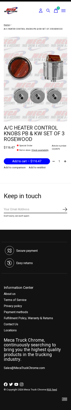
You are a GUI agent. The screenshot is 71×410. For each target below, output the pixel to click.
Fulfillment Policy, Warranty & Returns (28, 318)
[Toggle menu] (63, 10)
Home (7, 25)
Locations (10, 330)
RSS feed (52, 390)
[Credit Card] (64, 400)
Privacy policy (13, 306)
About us (10, 294)
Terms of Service (15, 300)
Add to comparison (15, 167)
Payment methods (16, 312)
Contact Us (11, 324)
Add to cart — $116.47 (26, 161)
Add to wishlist (37, 167)
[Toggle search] (48, 10)
